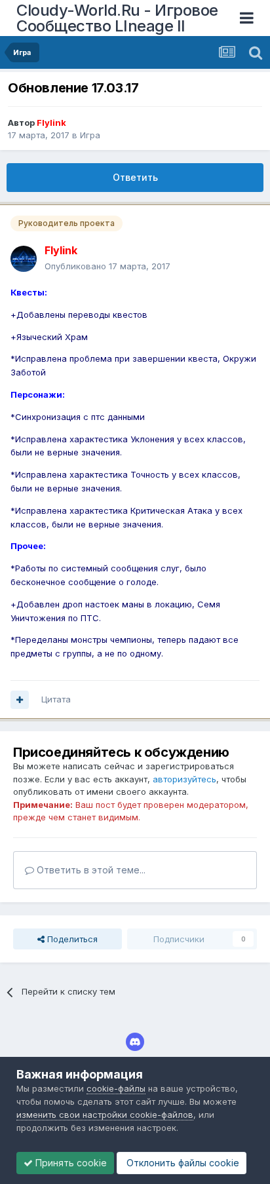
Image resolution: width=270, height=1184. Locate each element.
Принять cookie (70, 1162)
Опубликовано (107, 266)
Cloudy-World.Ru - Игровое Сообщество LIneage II (117, 18)
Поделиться (71, 939)
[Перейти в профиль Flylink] (23, 259)
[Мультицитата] (19, 700)
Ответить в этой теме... (89, 869)
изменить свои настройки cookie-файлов (104, 1114)
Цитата (56, 699)
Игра (90, 135)
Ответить (135, 177)
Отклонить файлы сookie (181, 1162)
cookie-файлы (116, 1088)
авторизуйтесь (184, 779)
